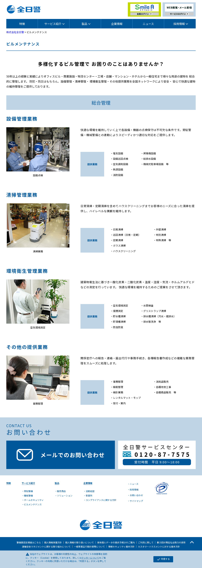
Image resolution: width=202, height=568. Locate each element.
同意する (163, 559)
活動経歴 (90, 491)
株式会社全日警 (15, 32)
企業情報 (116, 23)
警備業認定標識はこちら (29, 542)
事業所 (89, 495)
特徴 (22, 23)
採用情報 (134, 489)
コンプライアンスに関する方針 (101, 500)
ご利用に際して (146, 542)
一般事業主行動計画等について (89, 546)
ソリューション (64, 495)
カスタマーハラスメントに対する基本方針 (159, 546)
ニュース (148, 23)
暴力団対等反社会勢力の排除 (171, 542)
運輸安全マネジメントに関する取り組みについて (46, 546)
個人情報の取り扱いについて (79, 542)
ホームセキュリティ (34, 500)
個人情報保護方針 (53, 542)
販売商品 (61, 491)
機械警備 (28, 495)
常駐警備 (28, 491)
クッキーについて (90, 557)
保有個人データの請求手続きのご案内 (116, 542)
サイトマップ (136, 500)
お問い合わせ (136, 495)
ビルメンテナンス (33, 504)
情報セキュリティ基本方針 (121, 546)
